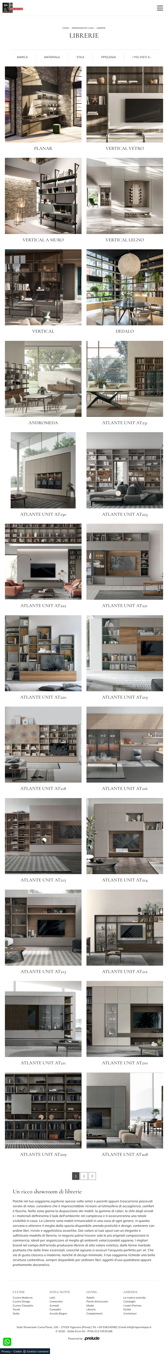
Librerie (101, 28)
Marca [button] (22, 57)
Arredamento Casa (83, 28)
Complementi (94, 1313)
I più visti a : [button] (142, 57)
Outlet (127, 1309)
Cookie (18, 1351)
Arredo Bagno (58, 1313)
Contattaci (129, 1313)
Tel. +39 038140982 (105, 1327)
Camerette (56, 1301)
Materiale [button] (52, 57)
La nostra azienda (134, 1297)
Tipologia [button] (108, 57)
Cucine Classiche (23, 1305)
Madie (90, 1305)
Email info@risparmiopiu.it (135, 1327)
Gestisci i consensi (38, 1351)
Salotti (90, 1297)
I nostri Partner (132, 1305)
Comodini (55, 1309)
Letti (52, 1297)
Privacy (5, 1351)
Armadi (54, 1305)
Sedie (16, 1313)
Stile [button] (80, 57)
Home (65, 28)
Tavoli (16, 1309)
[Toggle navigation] (160, 8)
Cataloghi (129, 1301)
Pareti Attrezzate (97, 1301)
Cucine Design (21, 1301)
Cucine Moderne (23, 1297)
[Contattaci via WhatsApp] (7, 1342)
